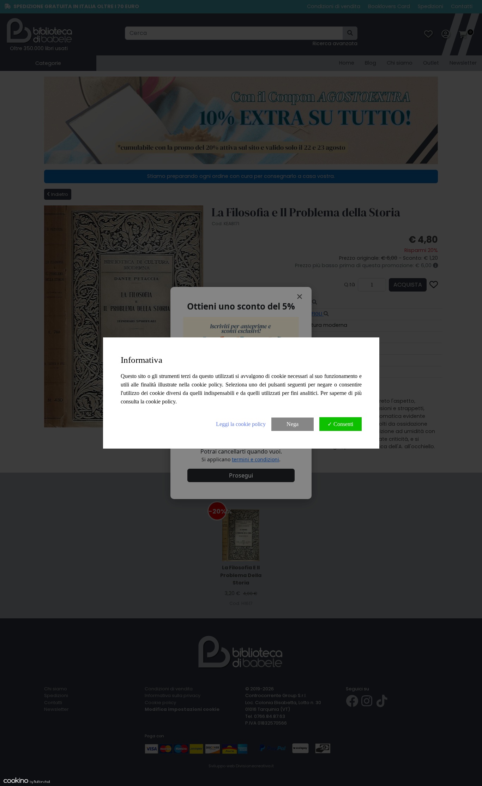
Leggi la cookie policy (241, 424)
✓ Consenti (340, 424)
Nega (293, 424)
